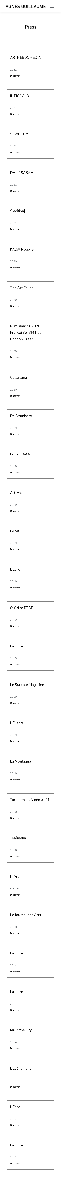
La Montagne (20, 761)
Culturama (18, 377)
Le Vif (14, 531)
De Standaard (21, 416)
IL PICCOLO (19, 96)
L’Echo (15, 569)
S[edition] (17, 211)
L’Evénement (20, 1068)
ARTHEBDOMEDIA (25, 57)
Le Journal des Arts (25, 915)
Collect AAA (20, 454)
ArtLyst (16, 492)
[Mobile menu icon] (52, 6)
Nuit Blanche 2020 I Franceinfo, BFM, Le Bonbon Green (26, 332)
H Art (14, 876)
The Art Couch (21, 287)
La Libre (16, 646)
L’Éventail (17, 723)
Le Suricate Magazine (27, 684)
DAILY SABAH (21, 172)
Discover (15, 75)
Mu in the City (21, 1030)
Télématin (18, 838)
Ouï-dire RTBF (21, 607)
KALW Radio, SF (23, 249)
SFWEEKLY (19, 134)
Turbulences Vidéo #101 (30, 799)
